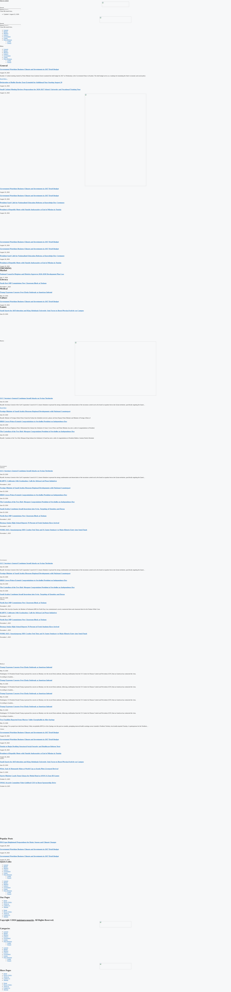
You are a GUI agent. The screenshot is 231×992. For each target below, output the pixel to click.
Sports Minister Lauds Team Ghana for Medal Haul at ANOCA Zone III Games (29, 776)
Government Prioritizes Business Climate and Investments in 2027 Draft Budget (29, 69)
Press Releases (8, 40)
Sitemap (6, 907)
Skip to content (4, 1)
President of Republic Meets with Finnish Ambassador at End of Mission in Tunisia (30, 210)
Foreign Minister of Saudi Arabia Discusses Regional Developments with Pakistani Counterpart (35, 411)
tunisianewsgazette (25, 920)
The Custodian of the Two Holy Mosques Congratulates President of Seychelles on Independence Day (37, 431)
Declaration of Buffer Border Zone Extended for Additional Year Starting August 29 (31, 82)
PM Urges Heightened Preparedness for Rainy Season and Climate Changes (28, 842)
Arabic (9, 41)
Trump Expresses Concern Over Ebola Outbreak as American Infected (26, 292)
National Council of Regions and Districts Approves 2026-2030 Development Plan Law (32, 274)
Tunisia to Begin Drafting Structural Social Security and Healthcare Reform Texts (30, 746)
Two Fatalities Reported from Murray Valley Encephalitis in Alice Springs (27, 720)
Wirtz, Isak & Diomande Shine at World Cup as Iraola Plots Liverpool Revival (29, 769)
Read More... (3, 79)
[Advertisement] (54, 226)
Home (5, 900)
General (6, 30)
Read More (3, 408)
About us (6, 904)
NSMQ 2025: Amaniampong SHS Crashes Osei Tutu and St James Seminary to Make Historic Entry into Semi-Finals (43, 530)
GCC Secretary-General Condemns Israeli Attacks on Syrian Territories (26, 398)
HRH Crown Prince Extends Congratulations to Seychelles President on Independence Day (33, 421)
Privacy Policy (8, 902)
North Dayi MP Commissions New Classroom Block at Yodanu (23, 283)
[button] (115, 8)
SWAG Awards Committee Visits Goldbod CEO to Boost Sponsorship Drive (28, 783)
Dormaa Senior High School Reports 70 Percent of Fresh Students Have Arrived (29, 523)
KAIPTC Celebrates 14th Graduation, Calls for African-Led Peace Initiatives (28, 481)
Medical (6, 33)
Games (6, 38)
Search (2, 9)
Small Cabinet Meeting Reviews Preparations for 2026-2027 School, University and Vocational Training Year (40, 89)
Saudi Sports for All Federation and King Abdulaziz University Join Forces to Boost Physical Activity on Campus (42, 311)
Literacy (6, 35)
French (9, 43)
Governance (7, 36)
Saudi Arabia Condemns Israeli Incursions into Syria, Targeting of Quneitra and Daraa (32, 509)
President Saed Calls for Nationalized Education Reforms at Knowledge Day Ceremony (32, 203)
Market (6, 32)
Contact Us (7, 905)
